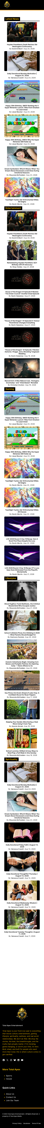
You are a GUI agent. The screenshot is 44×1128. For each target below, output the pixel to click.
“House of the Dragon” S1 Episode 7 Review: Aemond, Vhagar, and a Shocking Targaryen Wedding (22, 352)
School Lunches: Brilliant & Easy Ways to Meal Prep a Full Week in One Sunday (22, 752)
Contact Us (11, 1097)
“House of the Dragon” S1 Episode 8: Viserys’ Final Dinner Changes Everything (22, 322)
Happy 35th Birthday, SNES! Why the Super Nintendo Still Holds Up (22, 141)
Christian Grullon (17, 385)
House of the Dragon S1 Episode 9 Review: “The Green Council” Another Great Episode (22, 293)
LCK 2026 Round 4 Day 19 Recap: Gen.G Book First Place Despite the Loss (22, 540)
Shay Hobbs (17, 267)
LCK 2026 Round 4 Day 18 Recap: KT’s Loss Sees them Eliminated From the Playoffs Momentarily (22, 570)
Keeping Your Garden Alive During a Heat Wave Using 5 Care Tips (22, 723)
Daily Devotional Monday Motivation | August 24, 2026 (22, 74)
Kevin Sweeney (17, 296)
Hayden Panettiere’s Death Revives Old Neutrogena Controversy (22, 45)
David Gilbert (17, 49)
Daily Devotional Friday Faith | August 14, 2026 (22, 846)
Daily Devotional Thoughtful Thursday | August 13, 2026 (22, 875)
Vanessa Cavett (17, 78)
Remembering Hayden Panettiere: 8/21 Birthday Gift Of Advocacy (22, 264)
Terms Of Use (36, 1123)
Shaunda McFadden (17, 175)
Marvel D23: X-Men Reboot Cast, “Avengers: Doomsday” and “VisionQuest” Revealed (22, 382)
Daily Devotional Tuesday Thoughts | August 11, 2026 (22, 933)
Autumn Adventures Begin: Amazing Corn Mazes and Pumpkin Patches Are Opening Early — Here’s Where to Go (22, 664)
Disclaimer (26, 1123)
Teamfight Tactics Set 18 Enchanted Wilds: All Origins (22, 201)
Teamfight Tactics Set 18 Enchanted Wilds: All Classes (22, 511)
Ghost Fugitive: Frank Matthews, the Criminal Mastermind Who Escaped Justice (22, 605)
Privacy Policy (17, 1123)
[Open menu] (40, 5)
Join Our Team (12, 1100)
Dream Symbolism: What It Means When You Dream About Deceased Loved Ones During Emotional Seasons (22, 171)
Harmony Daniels (17, 637)
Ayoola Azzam (17, 726)
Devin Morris (17, 204)
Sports (9, 1076)
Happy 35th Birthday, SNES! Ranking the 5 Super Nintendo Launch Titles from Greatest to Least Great (22, 108)
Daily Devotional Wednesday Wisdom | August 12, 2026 (22, 904)
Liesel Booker (17, 112)
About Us (10, 1094)
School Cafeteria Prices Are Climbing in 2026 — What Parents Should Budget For (22, 634)
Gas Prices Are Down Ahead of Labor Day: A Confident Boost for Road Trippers (22, 694)
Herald (9, 1079)
